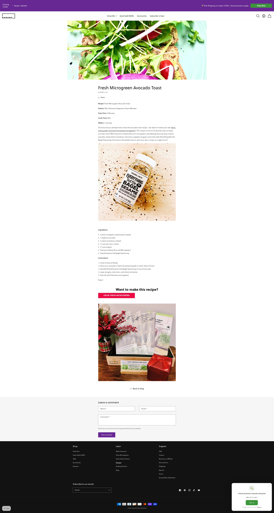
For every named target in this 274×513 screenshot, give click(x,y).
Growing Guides (6, 5)
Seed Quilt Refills (79, 455)
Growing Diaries (121, 466)
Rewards (24, 6)
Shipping (162, 466)
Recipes (17, 6)
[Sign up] (108, 490)
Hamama (134, 508)
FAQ (160, 451)
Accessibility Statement (167, 478)
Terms (161, 474)
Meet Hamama (121, 451)
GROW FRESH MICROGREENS (116, 295)
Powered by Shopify (141, 508)
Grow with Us (163, 463)
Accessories (77, 463)
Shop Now (261, 5)
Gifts (74, 459)
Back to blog (138, 388)
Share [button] (103, 97)
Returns (161, 470)
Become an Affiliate (166, 459)
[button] (258, 16)
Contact (161, 455)
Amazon (75, 466)
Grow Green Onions (123, 459)
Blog (117, 470)
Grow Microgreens (122, 455)
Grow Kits (76, 451)
